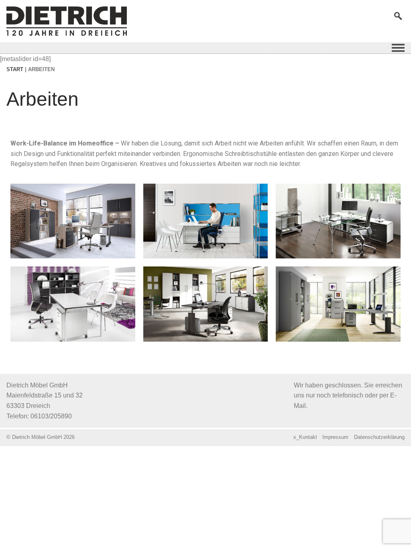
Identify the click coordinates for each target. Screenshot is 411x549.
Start (14, 69)
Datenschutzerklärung (379, 437)
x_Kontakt (305, 437)
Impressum (335, 437)
